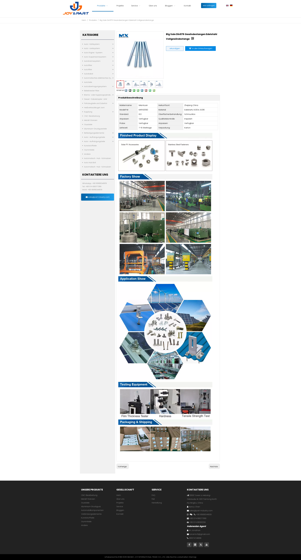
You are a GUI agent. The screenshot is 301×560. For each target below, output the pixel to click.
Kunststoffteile (90, 145)
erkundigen (175, 48)
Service (119, 506)
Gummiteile (89, 150)
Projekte (120, 502)
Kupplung (88, 112)
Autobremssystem (92, 61)
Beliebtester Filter (91, 90)
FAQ (153, 495)
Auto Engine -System (93, 52)
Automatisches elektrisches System (99, 78)
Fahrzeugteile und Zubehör (95, 103)
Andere (87, 154)
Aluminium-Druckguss (91, 506)
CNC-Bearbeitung (92, 116)
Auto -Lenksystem (92, 48)
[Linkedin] (195, 544)
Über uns (120, 499)
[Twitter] (200, 544)
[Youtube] (206, 544)
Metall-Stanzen (90, 120)
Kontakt (119, 514)
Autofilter (88, 65)
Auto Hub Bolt (90, 162)
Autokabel (88, 73)
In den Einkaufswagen (202, 48)
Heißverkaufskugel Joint (94, 107)
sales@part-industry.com (99, 197)
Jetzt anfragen (209, 5)
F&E (153, 499)
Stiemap (192, 557)
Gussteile (88, 124)
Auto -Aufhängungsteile (94, 137)
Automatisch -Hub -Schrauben (97, 158)
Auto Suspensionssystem (95, 57)
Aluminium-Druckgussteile (95, 128)
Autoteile (88, 82)
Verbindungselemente (91, 514)
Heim (118, 495)
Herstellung (157, 502)
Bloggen (120, 510)
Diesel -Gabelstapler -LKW (95, 99)
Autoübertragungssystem (95, 86)
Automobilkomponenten (92, 510)
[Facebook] (189, 544)
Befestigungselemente (94, 133)
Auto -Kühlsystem (92, 44)
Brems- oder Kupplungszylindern (98, 95)
